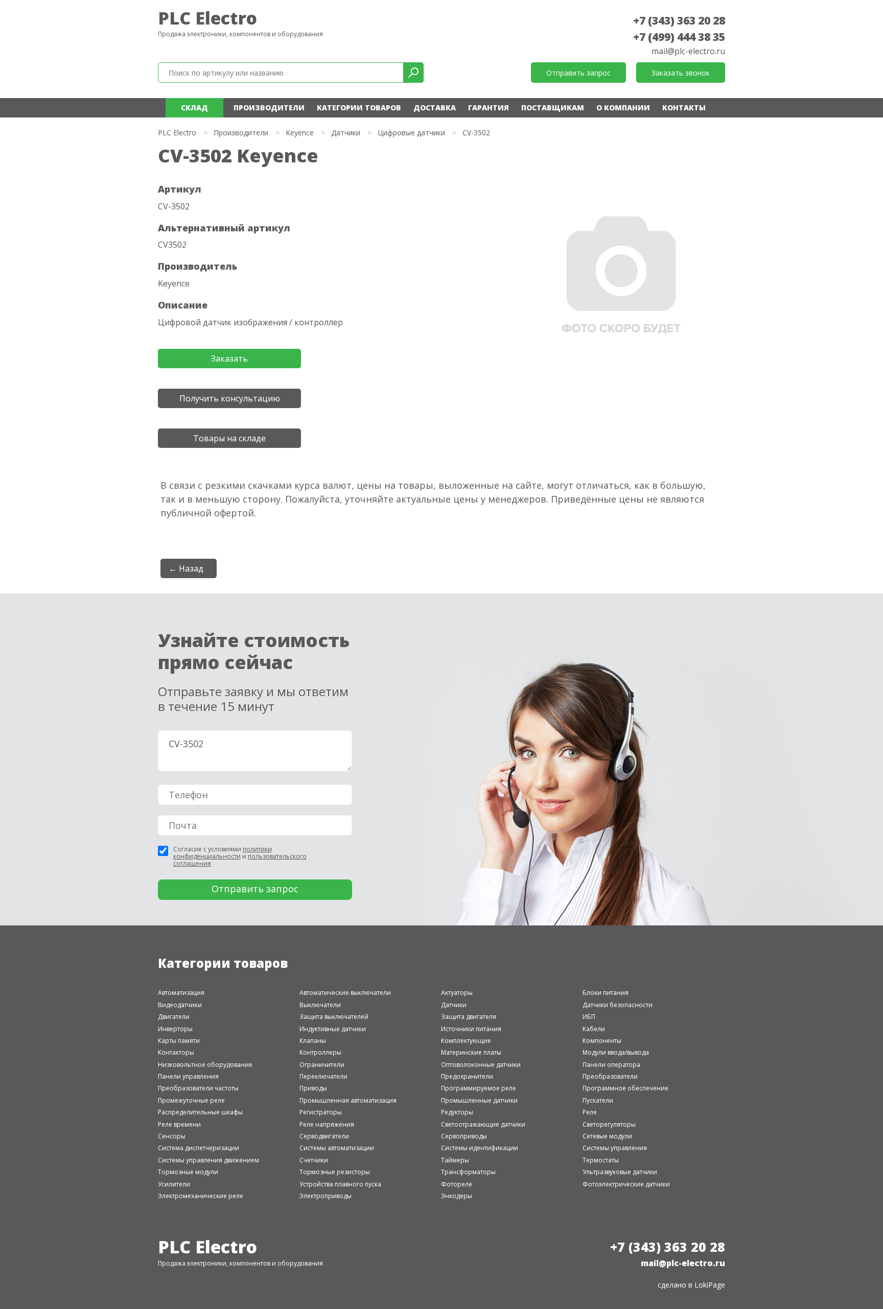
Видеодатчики (180, 1005)
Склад (194, 107)
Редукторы (457, 1112)
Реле (590, 1112)
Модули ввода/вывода (616, 1052)
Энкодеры (456, 1196)
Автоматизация (181, 992)
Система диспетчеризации (198, 1148)
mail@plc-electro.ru (688, 51)
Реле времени (179, 1124)
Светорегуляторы (609, 1124)
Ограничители (321, 1064)
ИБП (589, 1016)
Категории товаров (359, 107)
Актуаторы (457, 992)
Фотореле (456, 1184)
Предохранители (467, 1076)
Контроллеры (320, 1052)
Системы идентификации (479, 1148)
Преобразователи (610, 1076)
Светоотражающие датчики (483, 1124)
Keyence (300, 132)
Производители (269, 107)
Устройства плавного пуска (340, 1184)
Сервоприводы (464, 1136)
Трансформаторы (468, 1172)
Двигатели (174, 1016)
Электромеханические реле (200, 1196)
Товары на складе (229, 438)
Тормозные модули (188, 1172)
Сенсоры (171, 1136)
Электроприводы (325, 1196)
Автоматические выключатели (345, 992)
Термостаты (601, 1160)
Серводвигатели (324, 1136)
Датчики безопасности (618, 1005)
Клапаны (312, 1040)
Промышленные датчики (479, 1100)
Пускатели (598, 1100)
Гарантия (488, 107)
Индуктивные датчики (332, 1029)
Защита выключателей (333, 1016)
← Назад (186, 568)
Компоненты (602, 1040)
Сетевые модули (607, 1136)
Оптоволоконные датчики (481, 1064)
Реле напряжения (326, 1124)
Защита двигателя (468, 1016)
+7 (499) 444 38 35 (679, 37)
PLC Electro (207, 18)
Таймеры (455, 1160)
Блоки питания (606, 992)
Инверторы (175, 1029)
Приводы (313, 1088)
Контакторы (176, 1052)
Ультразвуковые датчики (620, 1172)
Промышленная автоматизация (348, 1100)
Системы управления (615, 1148)
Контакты (684, 107)
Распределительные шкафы (200, 1112)
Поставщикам (552, 107)
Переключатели (323, 1076)
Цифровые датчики (411, 132)
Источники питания (471, 1029)
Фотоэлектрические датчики (626, 1184)
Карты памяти (179, 1040)
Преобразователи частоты (198, 1088)
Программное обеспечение (625, 1088)
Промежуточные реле (191, 1100)
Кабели (594, 1029)
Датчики (345, 132)
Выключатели (320, 1005)
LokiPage (709, 1285)
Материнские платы (471, 1052)
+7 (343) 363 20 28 (679, 20)
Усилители (174, 1184)
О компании (623, 107)
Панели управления (188, 1076)
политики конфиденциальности (222, 853)
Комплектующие (466, 1040)
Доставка (434, 107)
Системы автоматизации (336, 1148)
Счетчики (313, 1160)
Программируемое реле (478, 1088)
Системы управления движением (208, 1160)
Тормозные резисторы (334, 1172)
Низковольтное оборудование (205, 1064)
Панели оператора (611, 1064)
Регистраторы (320, 1112)
